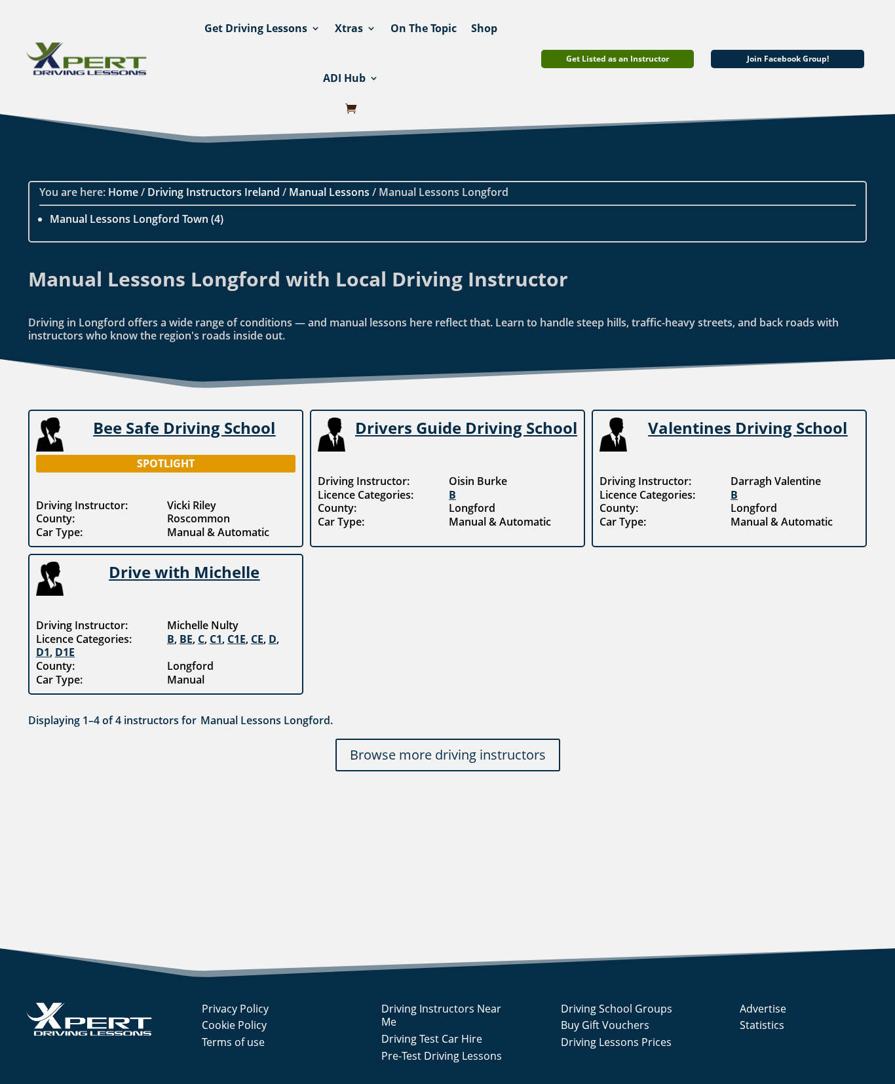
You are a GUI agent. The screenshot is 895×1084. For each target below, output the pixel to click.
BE (186, 639)
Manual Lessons (329, 192)
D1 (43, 652)
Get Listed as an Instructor (617, 58)
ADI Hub (344, 78)
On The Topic (423, 28)
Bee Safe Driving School (184, 427)
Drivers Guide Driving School (466, 427)
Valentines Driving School (747, 427)
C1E (236, 639)
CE (257, 639)
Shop (484, 28)
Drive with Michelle (184, 572)
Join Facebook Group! (788, 58)
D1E (65, 652)
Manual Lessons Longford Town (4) (136, 219)
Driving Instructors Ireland (213, 192)
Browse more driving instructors (448, 755)
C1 (216, 639)
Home (123, 192)
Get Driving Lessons (255, 28)
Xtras (349, 28)
